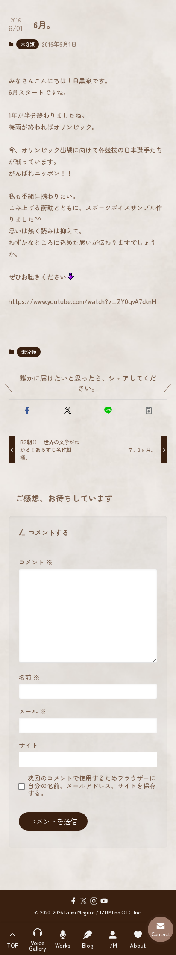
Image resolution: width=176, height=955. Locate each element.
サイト (28, 744)
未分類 (28, 44)
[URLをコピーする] (148, 410)
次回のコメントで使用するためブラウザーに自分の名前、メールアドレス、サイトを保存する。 (92, 785)
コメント (36, 561)
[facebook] (72, 901)
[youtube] (103, 901)
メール (32, 711)
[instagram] (93, 901)
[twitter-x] (83, 901)
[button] (27, 410)
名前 (29, 676)
